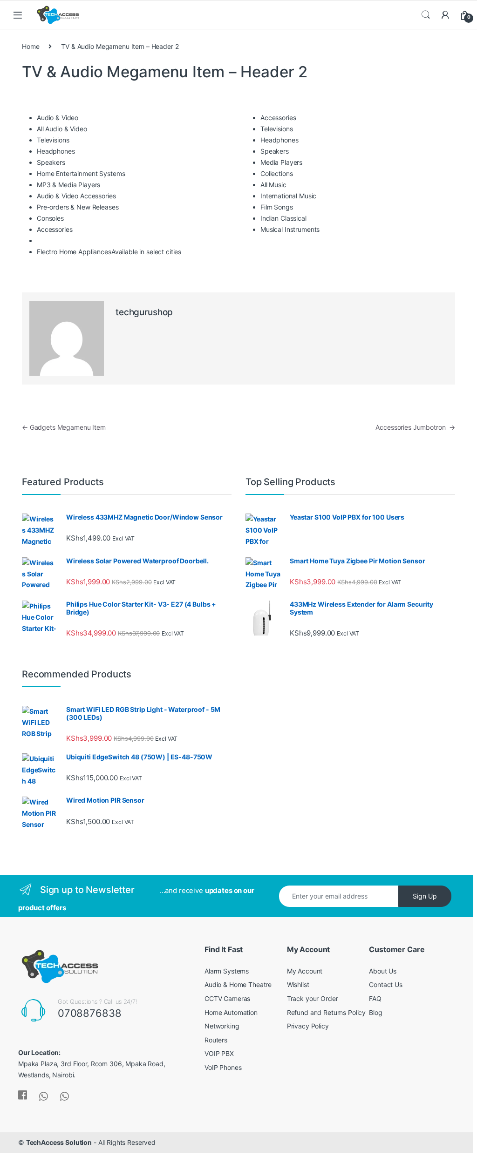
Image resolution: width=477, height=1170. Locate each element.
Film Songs (276, 207)
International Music (288, 196)
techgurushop (144, 312)
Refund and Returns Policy (326, 1012)
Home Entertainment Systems (81, 173)
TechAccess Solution (59, 1142)
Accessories (54, 229)
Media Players (281, 162)
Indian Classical (283, 218)
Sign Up (425, 896)
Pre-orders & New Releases (78, 207)
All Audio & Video (62, 129)
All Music (273, 185)
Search (426, 15)
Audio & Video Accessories (76, 196)
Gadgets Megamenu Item (64, 427)
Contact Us (385, 984)
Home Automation (231, 1012)
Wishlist (298, 984)
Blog (375, 1012)
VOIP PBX (219, 1053)
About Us (382, 971)
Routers (215, 1040)
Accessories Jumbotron (415, 427)
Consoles (50, 218)
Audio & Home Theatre (238, 984)
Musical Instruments (290, 229)
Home (30, 46)
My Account (305, 971)
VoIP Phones (222, 1067)
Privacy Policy (308, 1026)
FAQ (375, 998)
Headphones (56, 151)
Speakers (51, 162)
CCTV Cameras (227, 998)
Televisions (53, 140)
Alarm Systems (226, 971)
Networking (221, 1026)
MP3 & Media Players (68, 185)
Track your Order (312, 998)
